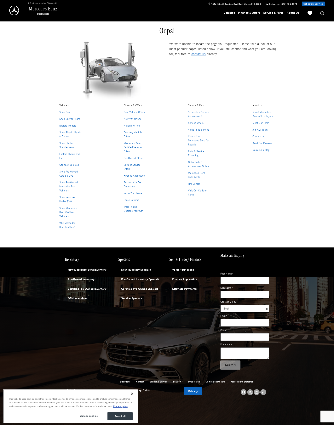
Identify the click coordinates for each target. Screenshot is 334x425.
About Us (293, 12)
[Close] (132, 393)
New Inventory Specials (136, 269)
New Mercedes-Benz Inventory (87, 269)
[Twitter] (250, 392)
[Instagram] (257, 392)
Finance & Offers (249, 12)
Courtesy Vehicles (69, 165)
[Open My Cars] (309, 13)
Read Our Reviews (262, 143)
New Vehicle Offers (134, 112)
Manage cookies (89, 415)
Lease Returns (131, 200)
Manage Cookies (142, 390)
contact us (198, 54)
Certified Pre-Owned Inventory (87, 289)
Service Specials (131, 298)
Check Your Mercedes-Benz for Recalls (198, 140)
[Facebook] (243, 392)
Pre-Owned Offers (133, 158)
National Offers (132, 125)
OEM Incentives (77, 298)
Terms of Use (193, 381)
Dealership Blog (260, 150)
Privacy (177, 381)
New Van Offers (132, 119)
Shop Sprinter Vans (69, 119)
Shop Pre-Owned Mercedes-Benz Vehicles (68, 186)
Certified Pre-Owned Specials (139, 289)
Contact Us (258, 136)
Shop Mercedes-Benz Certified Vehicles (68, 212)
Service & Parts (273, 12)
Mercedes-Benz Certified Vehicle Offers (133, 147)
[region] (70, 406)
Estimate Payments (184, 289)
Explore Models (67, 125)
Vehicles (229, 12)
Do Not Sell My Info (215, 381)
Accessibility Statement (242, 381)
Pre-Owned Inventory (81, 279)
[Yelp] (263, 392)
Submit (230, 365)
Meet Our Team (260, 123)
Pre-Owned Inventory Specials (140, 279)
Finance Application (134, 175)
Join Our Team (260, 129)
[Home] (14, 10)
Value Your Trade (133, 193)
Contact (140, 381)
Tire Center (194, 183)
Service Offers (196, 123)
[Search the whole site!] (322, 13)
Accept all (120, 416)
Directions (125, 381)
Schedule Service (313, 4)
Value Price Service (198, 129)
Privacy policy (120, 406)
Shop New (65, 112)
